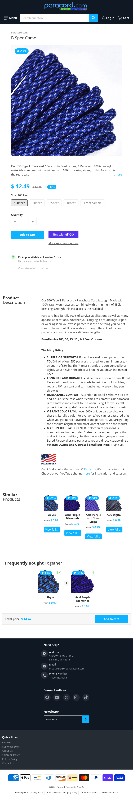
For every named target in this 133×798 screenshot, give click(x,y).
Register (7, 742)
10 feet (71, 203)
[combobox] (59, 18)
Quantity (17, 215)
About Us (7, 750)
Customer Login (11, 746)
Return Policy (9, 759)
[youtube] (56, 697)
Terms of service (53, 792)
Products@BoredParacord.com (67, 668)
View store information (33, 268)
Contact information (89, 792)
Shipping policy (70, 792)
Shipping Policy (11, 755)
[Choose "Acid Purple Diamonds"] (92, 572)
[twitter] (66, 697)
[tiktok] (85, 697)
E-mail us (90, 469)
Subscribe (85, 719)
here (87, 473)
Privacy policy (36, 792)
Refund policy (21, 792)
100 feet (19, 203)
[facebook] (47, 697)
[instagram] (76, 697)
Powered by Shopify (74, 787)
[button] (10, 18)
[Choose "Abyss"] (59, 572)
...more (117, 174)
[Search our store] (93, 18)
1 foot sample (92, 203)
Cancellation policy (109, 792)
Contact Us (8, 763)
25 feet (54, 203)
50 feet (37, 203)
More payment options (63, 243)
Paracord (60, 787)
